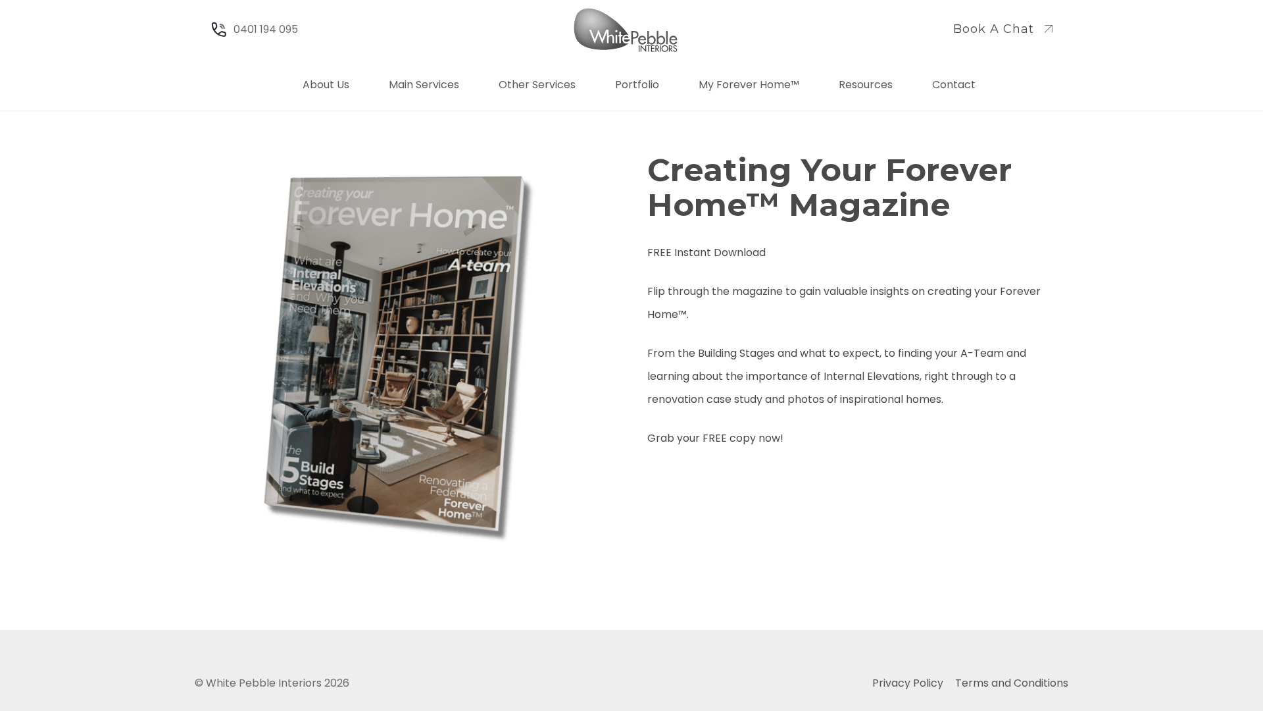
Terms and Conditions (1011, 683)
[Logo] (626, 30)
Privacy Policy (907, 683)
